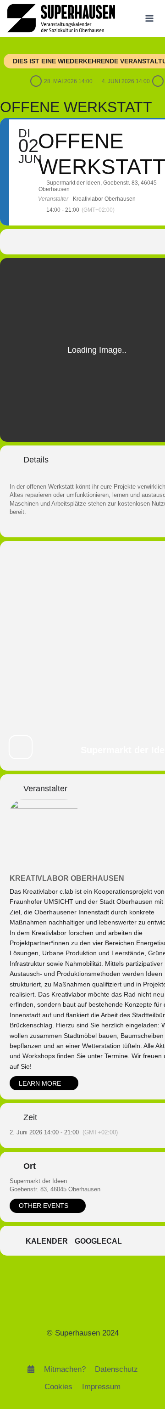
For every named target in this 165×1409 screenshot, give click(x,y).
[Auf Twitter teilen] (68, 242)
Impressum (101, 1386)
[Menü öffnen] (149, 18)
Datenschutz (116, 1369)
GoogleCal (98, 1241)
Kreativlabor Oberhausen (67, 878)
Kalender (47, 1241)
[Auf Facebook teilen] (50, 242)
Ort (29, 1166)
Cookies (58, 1386)
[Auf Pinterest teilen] (86, 242)
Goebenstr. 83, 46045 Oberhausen (55, 1189)
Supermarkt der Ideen (38, 1181)
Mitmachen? (65, 1369)
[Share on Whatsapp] (105, 242)
